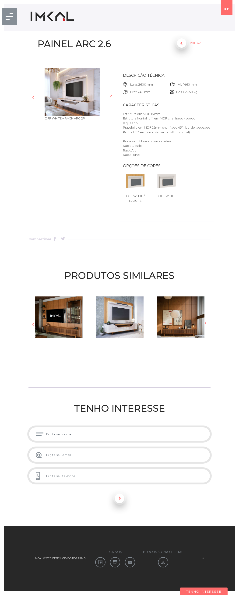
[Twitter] (63, 239)
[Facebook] (56, 239)
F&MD (81, 558)
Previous (33, 97)
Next (111, 95)
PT (226, 9)
